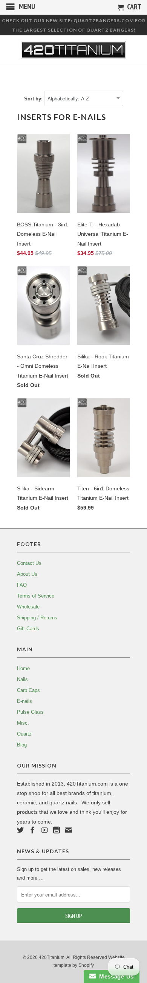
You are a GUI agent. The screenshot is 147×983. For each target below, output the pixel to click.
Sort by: (34, 99)
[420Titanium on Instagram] (56, 830)
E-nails (24, 701)
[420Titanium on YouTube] (44, 830)
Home (23, 668)
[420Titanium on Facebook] (32, 830)
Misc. (23, 723)
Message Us (115, 976)
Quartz (24, 734)
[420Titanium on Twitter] (20, 830)
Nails (22, 679)
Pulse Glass (30, 712)
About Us (27, 574)
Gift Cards (28, 628)
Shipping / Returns (37, 617)
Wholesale (28, 607)
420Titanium (51, 957)
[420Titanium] (73, 50)
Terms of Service (35, 596)
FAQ (22, 585)
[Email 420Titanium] (68, 830)
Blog (22, 745)
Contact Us (29, 563)
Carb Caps (28, 690)
